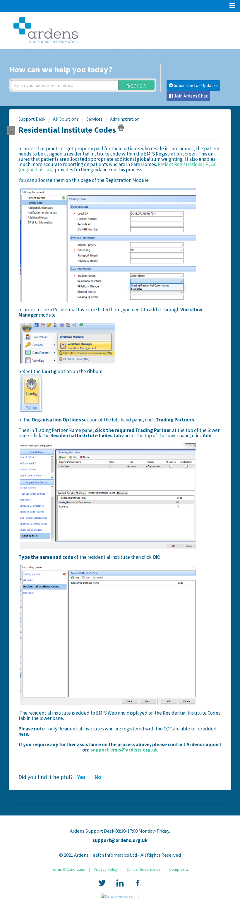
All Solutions (66, 119)
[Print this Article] (121, 127)
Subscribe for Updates (195, 85)
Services (94, 119)
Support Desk (31, 119)
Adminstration (125, 119)
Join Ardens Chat (190, 96)
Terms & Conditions (68, 869)
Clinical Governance (143, 869)
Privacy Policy (106, 869)
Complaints (179, 869)
